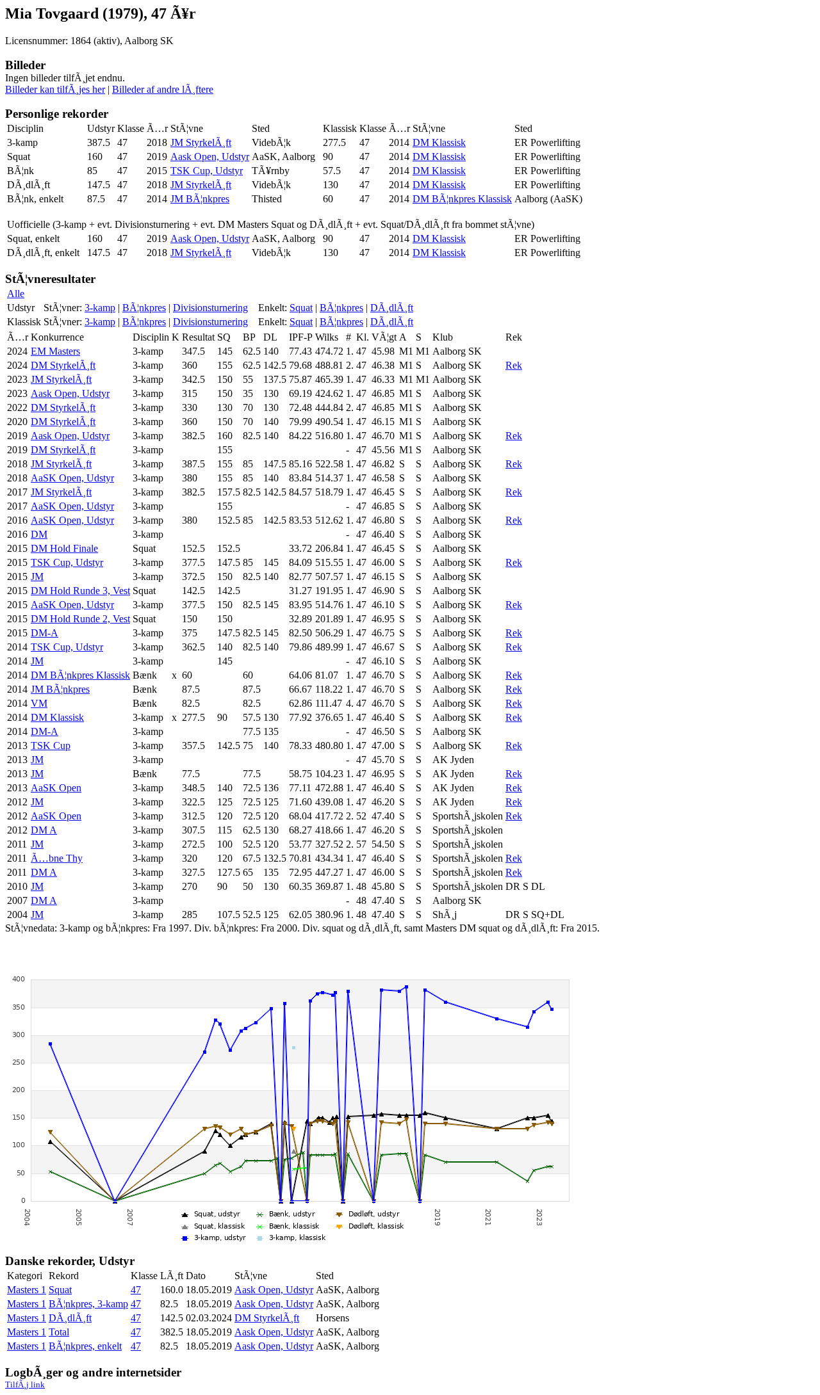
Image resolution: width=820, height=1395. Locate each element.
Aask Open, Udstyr (209, 156)
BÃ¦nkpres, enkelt (85, 1346)
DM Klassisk (439, 142)
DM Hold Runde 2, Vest (80, 618)
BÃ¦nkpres (144, 307)
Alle (15, 293)
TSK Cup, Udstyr (206, 170)
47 (136, 1289)
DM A (44, 830)
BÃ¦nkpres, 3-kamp (88, 1303)
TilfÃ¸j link (25, 1384)
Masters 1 (26, 1289)
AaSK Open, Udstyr (72, 477)
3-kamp (100, 307)
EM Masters (55, 351)
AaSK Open (56, 787)
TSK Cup (50, 745)
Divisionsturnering (210, 307)
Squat (301, 307)
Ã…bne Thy (57, 858)
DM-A (44, 632)
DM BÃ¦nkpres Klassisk (462, 198)
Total (59, 1331)
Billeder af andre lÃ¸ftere (162, 89)
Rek (513, 365)
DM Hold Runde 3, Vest (80, 590)
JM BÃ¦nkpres (199, 198)
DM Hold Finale (64, 548)
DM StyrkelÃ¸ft (63, 365)
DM (39, 534)
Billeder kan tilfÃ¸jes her (55, 89)
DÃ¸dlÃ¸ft (391, 307)
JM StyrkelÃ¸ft (200, 142)
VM (39, 703)
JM (37, 576)
